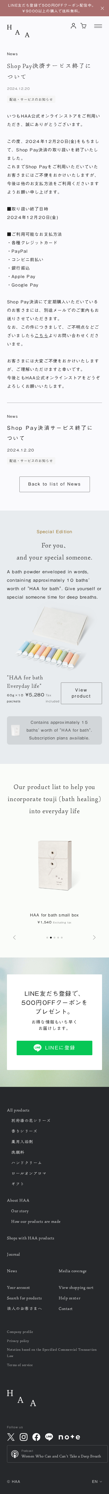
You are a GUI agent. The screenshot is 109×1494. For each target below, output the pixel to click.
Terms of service (20, 1364)
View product (81, 693)
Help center (69, 1298)
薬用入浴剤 (22, 1142)
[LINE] (49, 1437)
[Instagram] (23, 1437)
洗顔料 (18, 1152)
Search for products (24, 1298)
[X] (11, 1437)
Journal (13, 1254)
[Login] (73, 26)
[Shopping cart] (84, 26)
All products (18, 1110)
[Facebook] (36, 1437)
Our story (19, 1211)
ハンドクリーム (26, 1163)
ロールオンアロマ (28, 1173)
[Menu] (98, 26)
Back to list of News (54, 484)
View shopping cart (76, 1287)
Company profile (20, 1331)
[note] (69, 1437)
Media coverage (73, 1271)
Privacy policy (18, 1340)
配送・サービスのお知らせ (31, 99)
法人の (24, 1308)
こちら (41, 336)
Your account (18, 1287)
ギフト (18, 1184)
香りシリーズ (24, 1131)
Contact (66, 1308)
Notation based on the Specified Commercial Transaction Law (52, 1352)
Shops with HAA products (30, 1238)
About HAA (18, 1200)
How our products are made (36, 1221)
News (12, 1271)
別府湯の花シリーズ (31, 1121)
